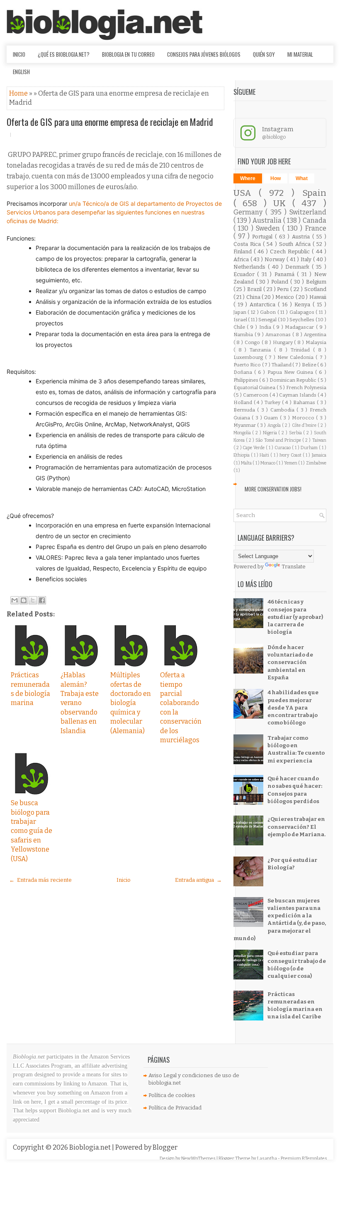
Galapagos (302, 312)
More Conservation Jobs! (273, 489)
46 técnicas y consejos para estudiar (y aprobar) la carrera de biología (295, 617)
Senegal (267, 319)
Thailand (282, 365)
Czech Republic (291, 251)
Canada (314, 220)
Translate (294, 566)
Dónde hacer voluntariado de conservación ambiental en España (290, 662)
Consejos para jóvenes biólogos (203, 54)
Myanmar (245, 425)
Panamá (285, 274)
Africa (241, 259)
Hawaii (317, 297)
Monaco (268, 463)
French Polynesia (306, 387)
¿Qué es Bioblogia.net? (64, 54)
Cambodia (283, 410)
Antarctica (264, 304)
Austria (302, 236)
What (302, 178)
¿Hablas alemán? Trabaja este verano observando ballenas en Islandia (80, 702)
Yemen (291, 463)
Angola (274, 425)
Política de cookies (171, 1095)
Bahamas (305, 402)
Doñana (243, 372)
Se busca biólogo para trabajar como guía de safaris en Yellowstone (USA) (31, 830)
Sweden (269, 228)
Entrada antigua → (198, 880)
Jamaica (319, 455)
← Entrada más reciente (40, 880)
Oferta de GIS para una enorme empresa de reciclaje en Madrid (110, 121)
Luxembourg (249, 357)
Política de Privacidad (175, 1108)
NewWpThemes (198, 1158)
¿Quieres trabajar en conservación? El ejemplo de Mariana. (296, 826)
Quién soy (264, 54)
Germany (249, 212)
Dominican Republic (294, 380)
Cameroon (256, 395)
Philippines (246, 380)
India (266, 327)
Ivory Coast (291, 455)
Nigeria (271, 433)
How (275, 178)
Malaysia (316, 342)
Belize (310, 365)
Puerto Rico (247, 365)
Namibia (244, 334)
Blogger (165, 1147)
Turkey (273, 402)
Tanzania (262, 350)
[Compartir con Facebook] (42, 600)
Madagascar (300, 327)
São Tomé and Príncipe (278, 440)
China (254, 297)
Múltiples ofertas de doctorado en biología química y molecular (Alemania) (130, 702)
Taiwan (319, 440)
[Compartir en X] (33, 600)
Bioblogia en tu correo (128, 54)
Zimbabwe (316, 463)
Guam (272, 418)
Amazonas (278, 334)
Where (247, 178)
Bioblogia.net (90, 1147)
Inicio (19, 54)
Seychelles (302, 319)
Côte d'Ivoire (305, 425)
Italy (307, 259)
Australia (268, 220)
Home (19, 93)
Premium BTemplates (304, 1158)
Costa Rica (248, 244)
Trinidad (302, 350)
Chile (240, 327)
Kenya (303, 304)
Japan (240, 312)
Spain (314, 193)
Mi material (300, 54)
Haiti (265, 455)
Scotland (315, 289)
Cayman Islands (298, 395)
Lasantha (267, 1158)
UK (282, 203)
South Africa (296, 244)
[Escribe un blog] (23, 600)
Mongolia (243, 433)
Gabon (268, 312)
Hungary (283, 342)
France (315, 228)
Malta (247, 463)
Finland (243, 251)
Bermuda (245, 410)
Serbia (296, 433)
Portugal (263, 236)
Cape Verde (254, 447)
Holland (243, 402)
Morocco (304, 418)
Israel (240, 319)
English (21, 71)
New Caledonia (296, 357)
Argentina (315, 334)
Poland (280, 282)
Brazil (255, 289)
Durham (310, 447)
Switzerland (307, 212)
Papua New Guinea (291, 372)
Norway (276, 259)
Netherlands (250, 267)
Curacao (283, 447)
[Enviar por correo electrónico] (14, 600)
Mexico (285, 297)
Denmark (298, 267)
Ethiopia (242, 455)
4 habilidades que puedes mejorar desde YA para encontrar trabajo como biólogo (292, 707)
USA (246, 193)
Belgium (316, 282)
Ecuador (245, 274)
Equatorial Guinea (255, 387)
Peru (283, 289)
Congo (253, 342)
